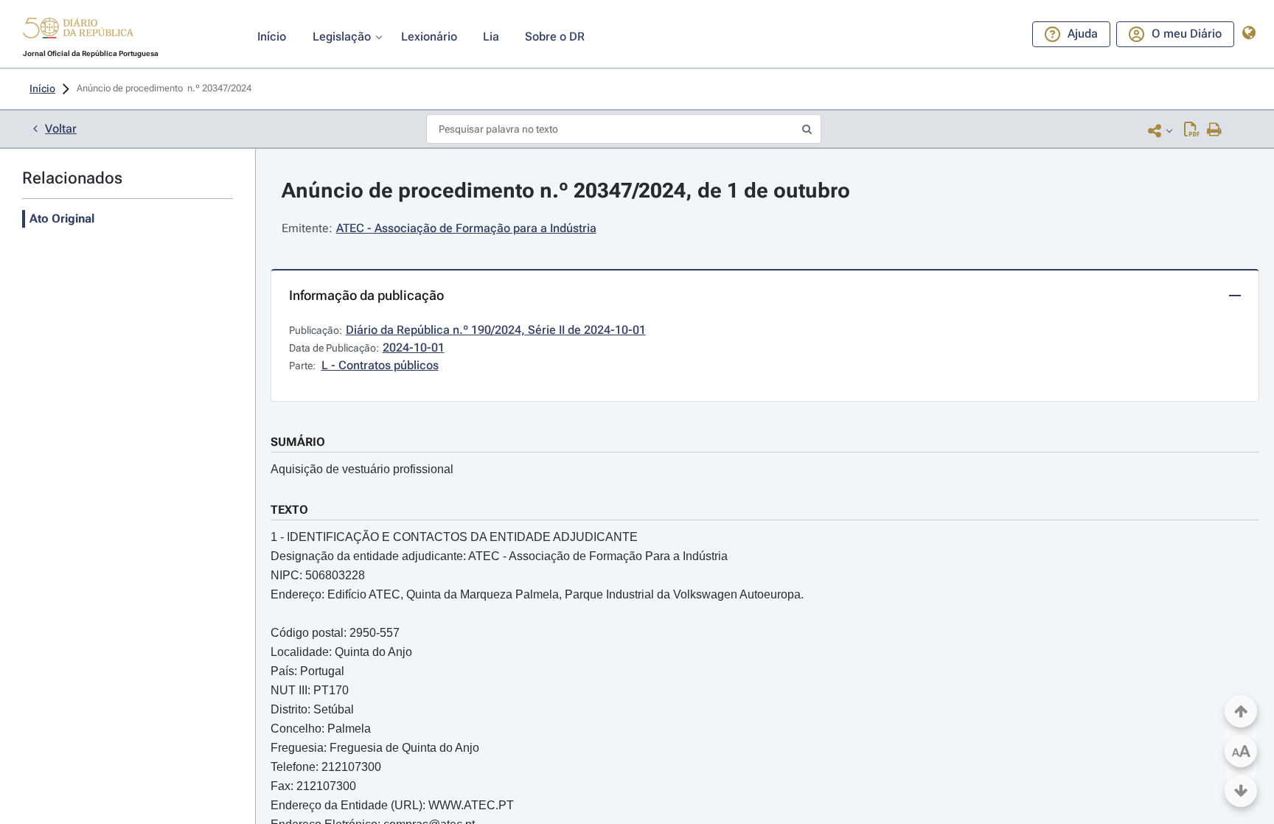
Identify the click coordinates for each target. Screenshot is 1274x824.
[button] (78, 30)
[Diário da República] (78, 31)
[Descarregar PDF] (1192, 130)
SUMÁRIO (298, 442)
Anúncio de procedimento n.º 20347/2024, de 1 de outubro (566, 190)
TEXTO (289, 510)
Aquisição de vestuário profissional (362, 469)
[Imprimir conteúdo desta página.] (1214, 130)
